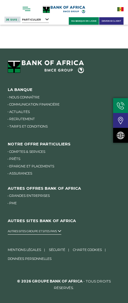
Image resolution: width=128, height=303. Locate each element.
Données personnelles (29, 259)
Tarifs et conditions (28, 126)
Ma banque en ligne (83, 21)
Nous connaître (24, 97)
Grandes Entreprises (29, 196)
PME (13, 203)
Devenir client (111, 21)
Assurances (20, 173)
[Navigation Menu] (27, 9)
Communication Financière (34, 104)
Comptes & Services (27, 152)
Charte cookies (87, 250)
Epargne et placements (31, 166)
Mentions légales (24, 250)
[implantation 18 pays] (120, 135)
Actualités (19, 112)
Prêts (14, 159)
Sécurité (57, 250)
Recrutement (22, 119)
